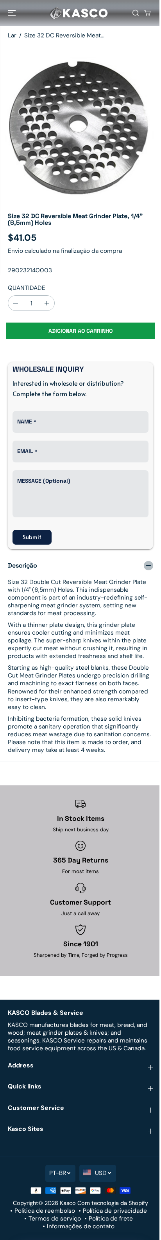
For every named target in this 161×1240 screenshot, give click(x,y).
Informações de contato (80, 1226)
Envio (15, 251)
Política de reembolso (44, 1211)
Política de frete (111, 1218)
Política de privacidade (115, 1211)
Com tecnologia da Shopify (112, 1203)
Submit (32, 537)
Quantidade (26, 288)
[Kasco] (78, 13)
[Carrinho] (147, 13)
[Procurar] (135, 13)
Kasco (68, 1203)
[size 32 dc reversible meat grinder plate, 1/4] (80, 125)
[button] (12, 13)
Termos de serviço (55, 1218)
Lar (12, 35)
